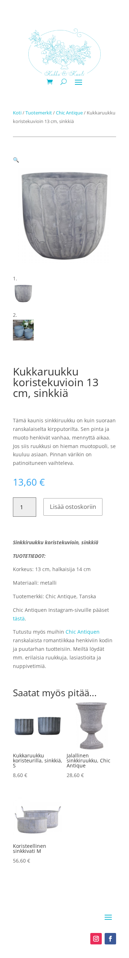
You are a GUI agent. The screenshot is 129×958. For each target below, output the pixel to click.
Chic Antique (69, 112)
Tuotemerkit (38, 112)
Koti (17, 112)
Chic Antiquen (83, 631)
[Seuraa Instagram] (96, 938)
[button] (16, 159)
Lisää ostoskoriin (73, 506)
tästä (19, 618)
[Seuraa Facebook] (110, 938)
